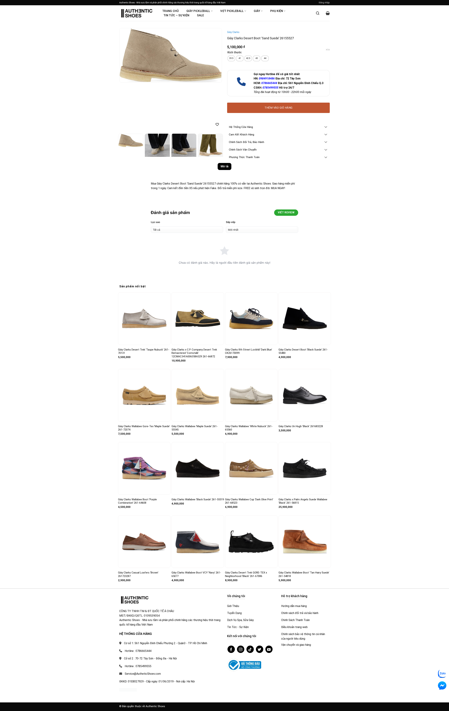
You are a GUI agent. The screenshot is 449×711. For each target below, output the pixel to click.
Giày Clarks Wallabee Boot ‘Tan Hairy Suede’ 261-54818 (304, 574)
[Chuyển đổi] (326, 127)
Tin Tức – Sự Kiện (176, 15)
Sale (200, 15)
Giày (257, 11)
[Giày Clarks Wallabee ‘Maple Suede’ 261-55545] (197, 395)
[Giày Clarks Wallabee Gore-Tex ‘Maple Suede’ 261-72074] (144, 395)
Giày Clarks (233, 32)
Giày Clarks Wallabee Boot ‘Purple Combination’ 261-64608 (137, 501)
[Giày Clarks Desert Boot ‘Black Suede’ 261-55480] (304, 318)
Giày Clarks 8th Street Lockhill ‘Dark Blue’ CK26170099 (248, 351)
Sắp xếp (230, 222)
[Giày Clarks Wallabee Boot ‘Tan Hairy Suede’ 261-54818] (304, 541)
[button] (324, 2)
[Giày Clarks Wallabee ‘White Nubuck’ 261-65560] (251, 395)
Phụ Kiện (276, 11)
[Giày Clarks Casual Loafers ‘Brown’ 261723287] (144, 541)
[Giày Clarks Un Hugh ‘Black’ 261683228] (304, 395)
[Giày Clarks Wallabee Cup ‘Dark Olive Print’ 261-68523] (251, 468)
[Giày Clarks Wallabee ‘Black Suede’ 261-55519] (197, 468)
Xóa (328, 50)
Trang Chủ (170, 11)
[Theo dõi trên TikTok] (250, 649)
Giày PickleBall (198, 11)
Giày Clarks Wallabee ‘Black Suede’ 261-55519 (198, 499)
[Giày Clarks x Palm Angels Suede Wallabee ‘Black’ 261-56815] (304, 468)
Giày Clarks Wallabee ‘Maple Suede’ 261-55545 (195, 428)
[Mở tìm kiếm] (317, 13)
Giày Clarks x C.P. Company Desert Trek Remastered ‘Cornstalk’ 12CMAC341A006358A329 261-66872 (194, 353)
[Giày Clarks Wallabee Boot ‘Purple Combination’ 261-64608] (144, 468)
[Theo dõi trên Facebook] (231, 649)
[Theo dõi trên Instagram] (240, 649)
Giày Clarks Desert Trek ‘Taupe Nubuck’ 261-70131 (143, 351)
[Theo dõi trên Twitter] (259, 649)
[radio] (231, 58)
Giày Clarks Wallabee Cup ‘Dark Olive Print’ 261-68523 (249, 501)
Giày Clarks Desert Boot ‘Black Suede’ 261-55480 (303, 351)
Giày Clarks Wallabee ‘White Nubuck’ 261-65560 (249, 428)
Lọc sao (155, 222)
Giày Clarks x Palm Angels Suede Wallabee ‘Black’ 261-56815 (303, 501)
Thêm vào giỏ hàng (278, 107)
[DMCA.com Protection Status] (128, 689)
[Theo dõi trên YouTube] (269, 649)
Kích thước (234, 52)
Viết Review (286, 212)
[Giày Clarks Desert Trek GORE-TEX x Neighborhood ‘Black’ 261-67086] (251, 541)
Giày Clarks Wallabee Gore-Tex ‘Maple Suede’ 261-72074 (144, 428)
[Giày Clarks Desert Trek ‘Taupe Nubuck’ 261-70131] (144, 318)
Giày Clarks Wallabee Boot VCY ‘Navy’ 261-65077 (196, 574)
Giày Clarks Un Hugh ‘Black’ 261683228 (301, 426)
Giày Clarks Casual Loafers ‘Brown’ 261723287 (138, 574)
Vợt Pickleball (232, 11)
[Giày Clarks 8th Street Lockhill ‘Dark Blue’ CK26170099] (251, 318)
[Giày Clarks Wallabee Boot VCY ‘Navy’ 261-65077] (197, 541)
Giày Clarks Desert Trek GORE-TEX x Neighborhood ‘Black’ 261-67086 (246, 574)
